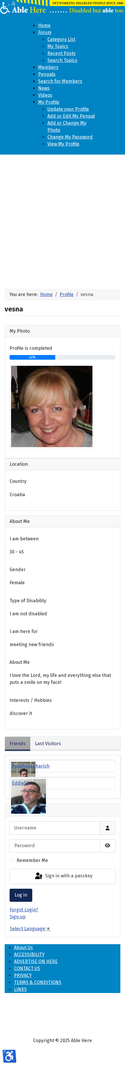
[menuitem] (44, 25)
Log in (21, 895)
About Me (20, 662)
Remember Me (32, 860)
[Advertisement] (62, 219)
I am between (24, 539)
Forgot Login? (24, 910)
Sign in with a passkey (68, 876)
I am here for (24, 631)
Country (18, 481)
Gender (18, 569)
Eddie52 (20, 783)
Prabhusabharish (30, 766)
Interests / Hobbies (31, 700)
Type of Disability (28, 600)
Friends (18, 743)
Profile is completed (31, 348)
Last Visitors (48, 743)
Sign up (18, 917)
